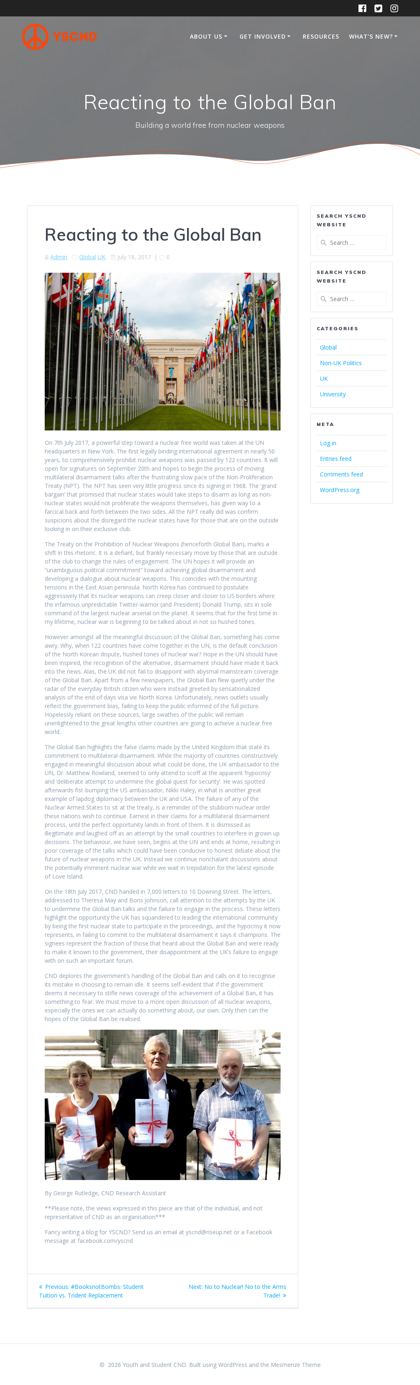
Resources (321, 36)
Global (87, 257)
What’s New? (371, 36)
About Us (206, 36)
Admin (58, 257)
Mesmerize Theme (296, 1365)
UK (101, 257)
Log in (328, 443)
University (333, 394)
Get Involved (263, 36)
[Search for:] (351, 242)
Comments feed (341, 474)
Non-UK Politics (341, 363)
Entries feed (336, 458)
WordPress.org (339, 490)
